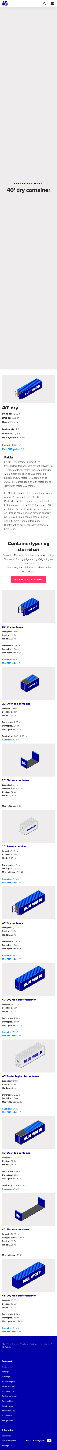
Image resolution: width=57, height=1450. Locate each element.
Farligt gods (7, 1420)
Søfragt (5, 1371)
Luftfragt (6, 1376)
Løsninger (6, 1435)
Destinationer (8, 1415)
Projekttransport (9, 1396)
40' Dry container (12, 923)
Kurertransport (8, 1386)
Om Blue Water (9, 1440)
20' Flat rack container (15, 780)
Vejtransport (7, 1366)
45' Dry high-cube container (19, 1295)
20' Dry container (12, 627)
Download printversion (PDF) (28, 579)
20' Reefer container (14, 846)
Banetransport (8, 1381)
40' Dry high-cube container (19, 999)
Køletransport (8, 1406)
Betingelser (7, 1445)
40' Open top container (16, 1153)
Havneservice (8, 1391)
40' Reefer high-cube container (20, 1076)
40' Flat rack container (15, 1229)
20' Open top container (16, 704)
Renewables (7, 1401)
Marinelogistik (8, 1410)
